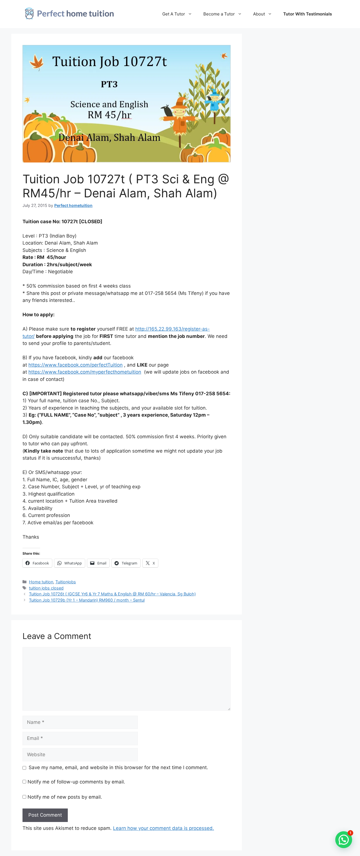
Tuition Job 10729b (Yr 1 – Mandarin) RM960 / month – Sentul (87, 600)
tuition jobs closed (46, 588)
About (259, 14)
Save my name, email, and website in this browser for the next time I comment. (118, 767)
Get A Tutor (173, 14)
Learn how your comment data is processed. (163, 828)
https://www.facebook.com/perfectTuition (75, 365)
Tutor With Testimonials (307, 14)
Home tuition (41, 581)
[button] (343, 839)
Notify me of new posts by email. (65, 797)
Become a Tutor (219, 14)
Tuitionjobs (65, 581)
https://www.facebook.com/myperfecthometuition (84, 372)
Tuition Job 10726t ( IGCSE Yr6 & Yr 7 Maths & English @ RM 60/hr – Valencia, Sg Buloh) (112, 593)
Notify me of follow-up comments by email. (76, 782)
